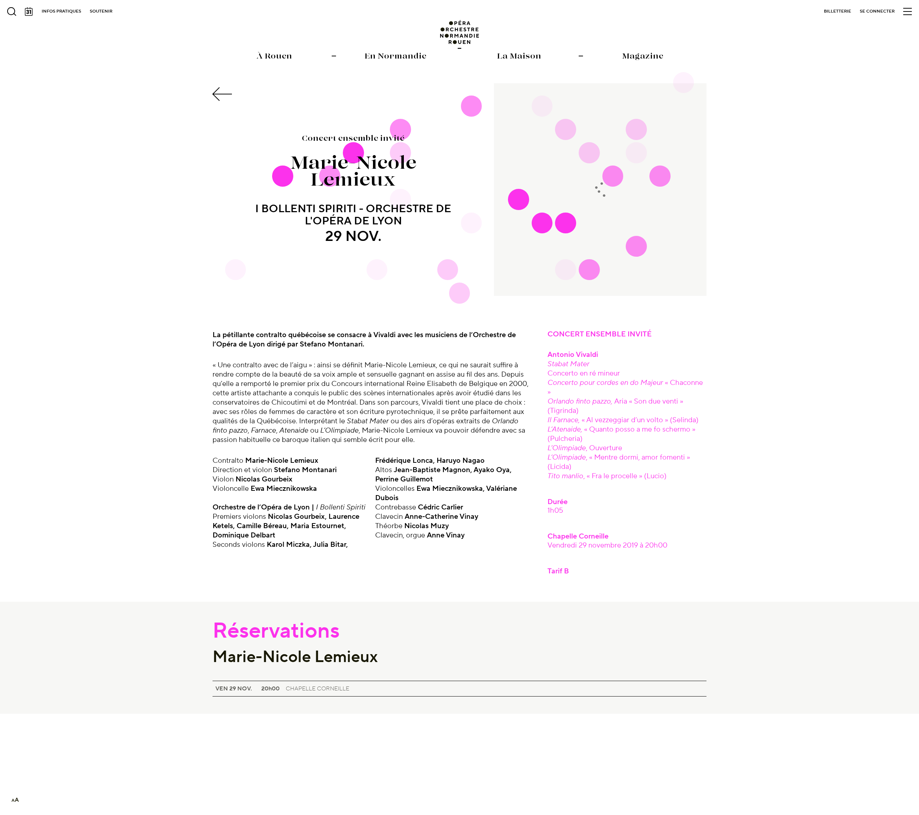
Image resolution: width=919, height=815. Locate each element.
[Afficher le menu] (907, 11)
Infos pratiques (61, 11)
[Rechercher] (11, 11)
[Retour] (223, 94)
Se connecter (877, 11)
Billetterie (837, 11)
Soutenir (101, 11)
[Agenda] (28, 11)
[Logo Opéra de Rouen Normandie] (459, 34)
